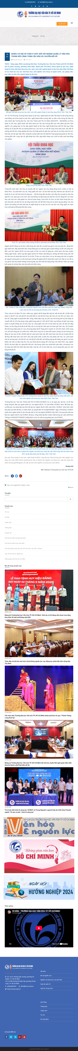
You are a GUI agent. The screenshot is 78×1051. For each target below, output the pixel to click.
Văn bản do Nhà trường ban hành (15, 538)
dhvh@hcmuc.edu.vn (46, 2)
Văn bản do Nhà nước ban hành (14, 543)
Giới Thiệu (43, 1002)
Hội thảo (43, 971)
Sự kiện (7, 517)
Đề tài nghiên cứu (45, 975)
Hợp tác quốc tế (45, 984)
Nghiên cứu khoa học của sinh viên (51, 980)
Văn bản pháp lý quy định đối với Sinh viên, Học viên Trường (23, 548)
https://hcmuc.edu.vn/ (14, 989)
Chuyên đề (8, 533)
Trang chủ (35, 36)
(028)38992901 (31, 2)
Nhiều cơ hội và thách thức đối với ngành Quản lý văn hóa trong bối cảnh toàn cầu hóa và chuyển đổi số (40, 55)
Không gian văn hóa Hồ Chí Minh (15, 559)
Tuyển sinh (62, 24)
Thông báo (8, 527)
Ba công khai (44, 1019)
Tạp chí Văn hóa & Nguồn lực (14, 554)
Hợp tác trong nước (46, 988)
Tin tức (42, 36)
